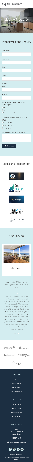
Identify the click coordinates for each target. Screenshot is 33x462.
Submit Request (9, 146)
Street (4, 86)
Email (3, 67)
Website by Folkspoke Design (16, 454)
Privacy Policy (16, 416)
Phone (4, 75)
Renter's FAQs (16, 408)
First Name (5, 51)
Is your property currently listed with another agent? (14, 103)
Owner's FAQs (16, 404)
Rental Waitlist (16, 387)
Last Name (5, 59)
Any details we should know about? (13, 133)
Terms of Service (16, 412)
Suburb (4, 94)
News (16, 379)
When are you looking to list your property (15, 117)
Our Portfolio (16, 383)
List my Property (16, 391)
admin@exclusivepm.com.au (16, 442)
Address (4, 83)
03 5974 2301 (16, 438)
